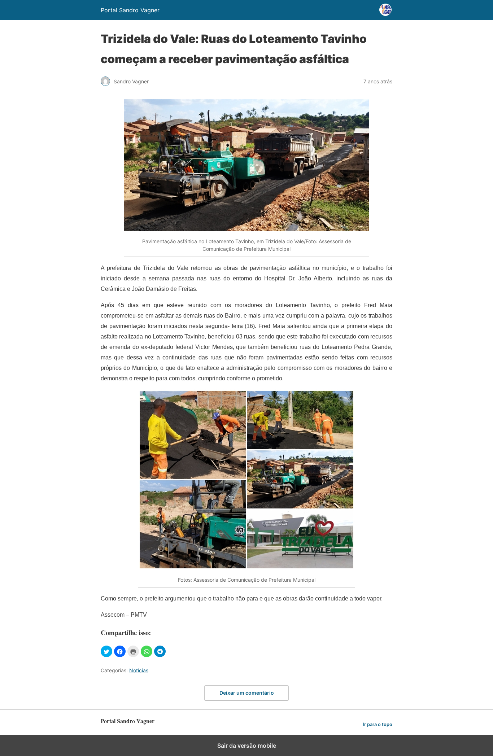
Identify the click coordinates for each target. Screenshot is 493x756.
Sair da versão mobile (246, 745)
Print (133, 651)
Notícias (138, 670)
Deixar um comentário (246, 693)
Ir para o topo (377, 724)
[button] (106, 651)
